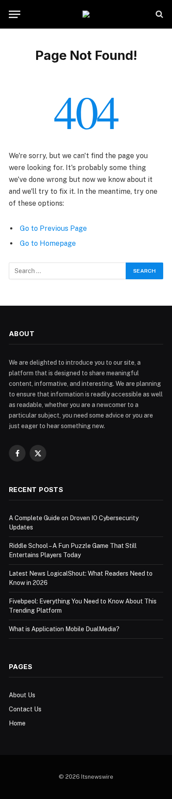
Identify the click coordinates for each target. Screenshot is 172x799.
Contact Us (25, 709)
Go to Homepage (48, 243)
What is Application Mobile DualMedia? (64, 629)
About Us (22, 695)
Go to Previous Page (53, 228)
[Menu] (14, 14)
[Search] (158, 14)
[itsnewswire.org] (86, 14)
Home (17, 723)
